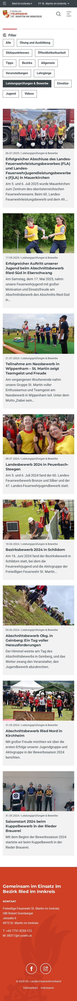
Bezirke (27, 63)
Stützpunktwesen (17, 52)
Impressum (47, 987)
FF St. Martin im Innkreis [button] (52, 3)
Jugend (11, 93)
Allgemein (48, 63)
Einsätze (63, 83)
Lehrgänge (44, 73)
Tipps (9, 63)
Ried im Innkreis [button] (21, 3)
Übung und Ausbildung (35, 42)
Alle (8, 42)
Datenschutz (30, 987)
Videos (29, 93)
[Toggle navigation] (69, 13)
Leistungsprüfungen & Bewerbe (27, 83)
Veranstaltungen (17, 73)
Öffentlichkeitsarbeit (52, 52)
